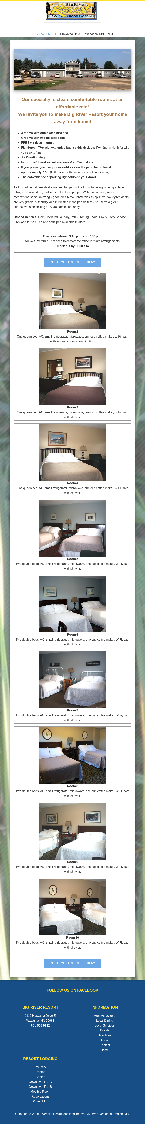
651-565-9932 (40, 1025)
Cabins (40, 1076)
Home (105, 1050)
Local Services (105, 1025)
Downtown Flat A (40, 1081)
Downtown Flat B (40, 1086)
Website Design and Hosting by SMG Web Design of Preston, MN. (85, 1113)
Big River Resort (72, 11)
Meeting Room (40, 1091)
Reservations (40, 1096)
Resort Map (40, 1101)
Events (104, 1030)
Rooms (40, 1072)
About (105, 1040)
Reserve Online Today (72, 262)
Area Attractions (104, 1015)
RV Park (40, 1067)
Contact (104, 1045)
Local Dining (104, 1020)
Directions (104, 1035)
